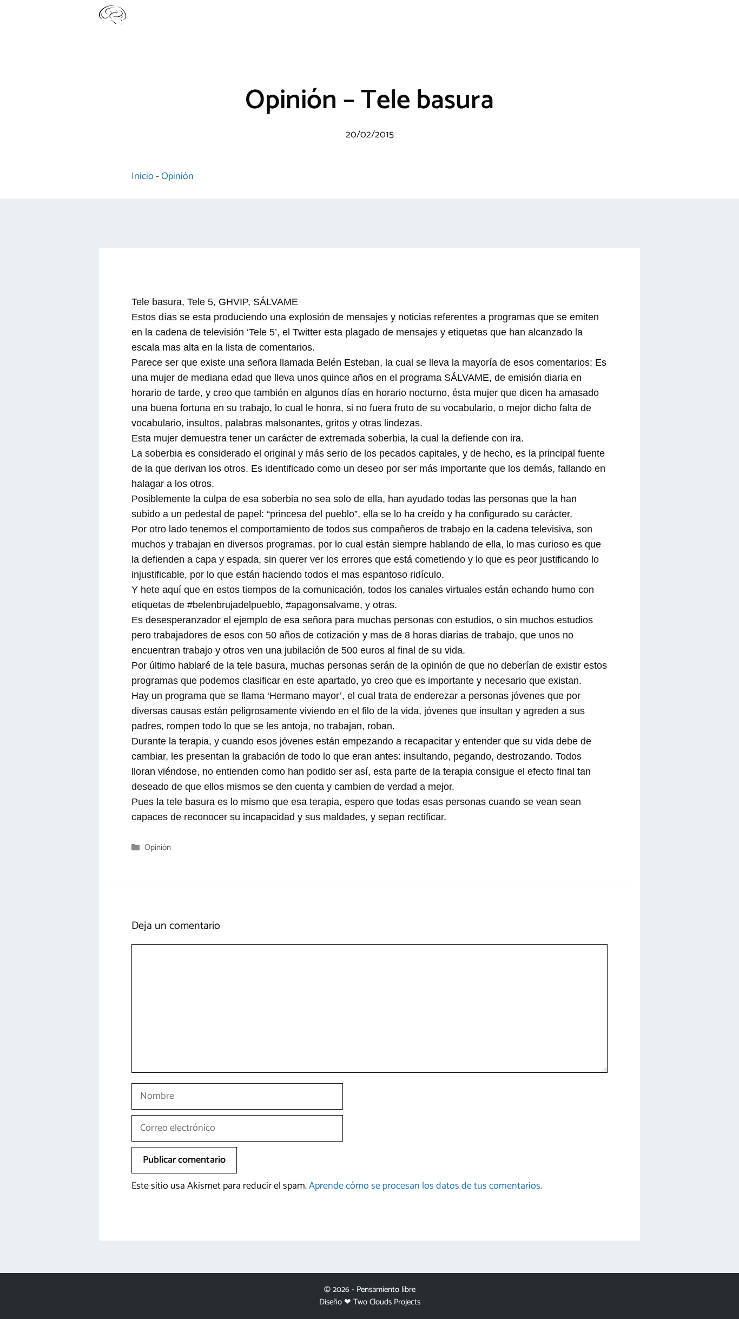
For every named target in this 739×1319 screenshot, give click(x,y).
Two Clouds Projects (386, 1302)
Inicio (142, 176)
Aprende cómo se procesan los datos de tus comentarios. (425, 1186)
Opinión (177, 176)
